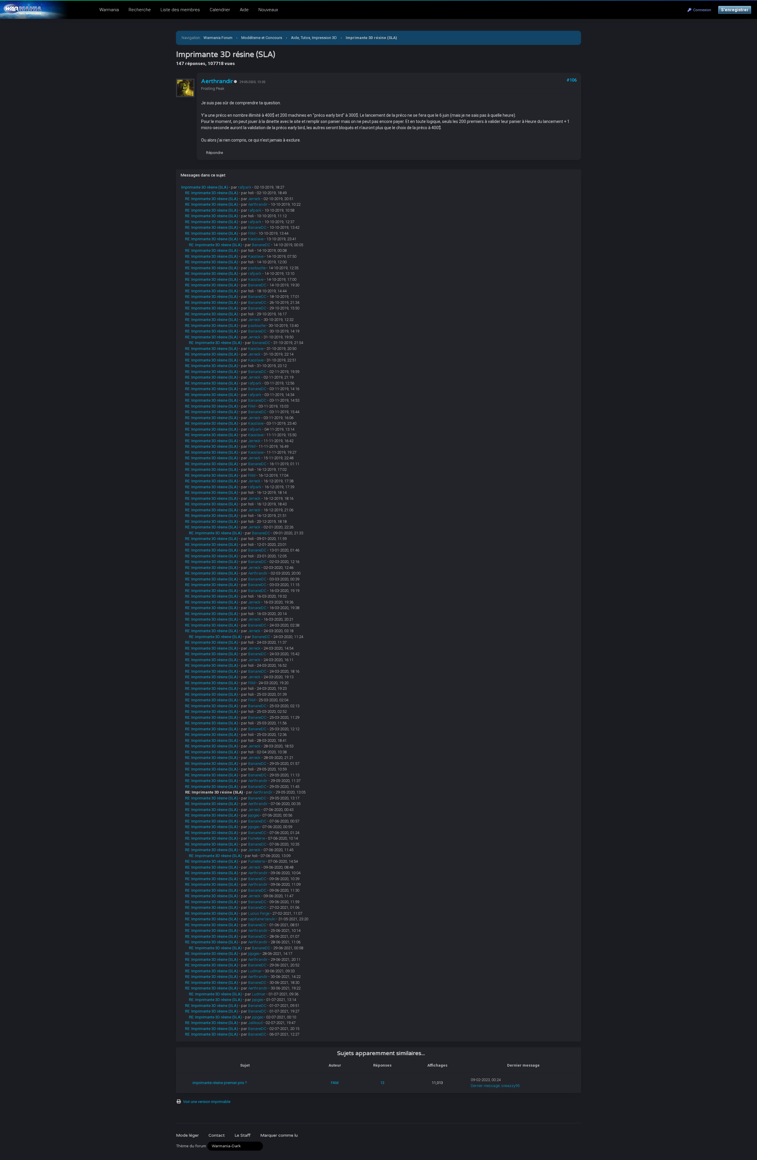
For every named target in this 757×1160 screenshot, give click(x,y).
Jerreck (254, 199)
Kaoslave (255, 239)
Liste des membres (180, 9)
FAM (251, 233)
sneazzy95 (510, 1085)
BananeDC (257, 227)
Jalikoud (255, 1023)
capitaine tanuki (261, 919)
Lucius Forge (258, 913)
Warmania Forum (217, 37)
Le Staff (242, 1135)
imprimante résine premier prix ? (220, 1082)
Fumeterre (256, 838)
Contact (216, 1135)
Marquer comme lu (279, 1135)
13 (382, 1082)
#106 (572, 80)
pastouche (257, 268)
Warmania (109, 9)
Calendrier (220, 9)
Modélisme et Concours (261, 37)
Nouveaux (268, 9)
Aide (244, 9)
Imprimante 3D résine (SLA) (204, 187)
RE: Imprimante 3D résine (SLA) (211, 193)
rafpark (244, 187)
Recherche (140, 9)
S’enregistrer (734, 9)
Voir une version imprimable (206, 1101)
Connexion (701, 10)
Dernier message (485, 1085)
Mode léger (187, 1135)
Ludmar (255, 971)
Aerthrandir (217, 81)
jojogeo (253, 815)
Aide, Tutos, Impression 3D (314, 37)
